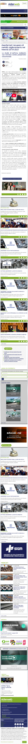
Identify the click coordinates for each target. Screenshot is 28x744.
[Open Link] (3, 3)
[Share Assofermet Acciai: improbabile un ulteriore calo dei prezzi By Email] (19, 321)
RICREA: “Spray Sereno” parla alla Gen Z (6, 687)
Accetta (24, 741)
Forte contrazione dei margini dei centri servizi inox (14, 230)
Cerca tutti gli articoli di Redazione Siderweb (12, 178)
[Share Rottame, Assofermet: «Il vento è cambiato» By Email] (19, 278)
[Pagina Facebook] (20, 724)
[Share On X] (22, 194)
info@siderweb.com (6, 710)
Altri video (3, 422)
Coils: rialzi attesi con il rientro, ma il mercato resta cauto (19, 588)
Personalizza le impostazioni (7, 741)
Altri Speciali (3, 636)
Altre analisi (3, 615)
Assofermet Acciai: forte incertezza (10, 250)
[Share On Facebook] (25, 194)
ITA (21, 69)
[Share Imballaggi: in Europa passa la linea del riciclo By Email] (19, 216)
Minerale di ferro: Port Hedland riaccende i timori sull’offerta (20, 577)
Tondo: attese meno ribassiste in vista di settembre (18, 606)
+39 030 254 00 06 (5, 709)
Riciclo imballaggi (5, 675)
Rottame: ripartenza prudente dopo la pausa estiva (19, 568)
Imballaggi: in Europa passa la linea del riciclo (12, 209)
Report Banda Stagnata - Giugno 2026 (9, 633)
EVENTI (2, 726)
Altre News (3, 343)
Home (3, 40)
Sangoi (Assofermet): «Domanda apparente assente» (13, 334)
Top (6, 40)
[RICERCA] (25, 24)
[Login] (3, 379)
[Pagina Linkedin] (15, 724)
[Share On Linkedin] (20, 194)
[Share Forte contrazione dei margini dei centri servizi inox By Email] (19, 237)
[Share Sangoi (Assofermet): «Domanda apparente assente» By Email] (19, 341)
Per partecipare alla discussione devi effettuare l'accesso (12, 371)
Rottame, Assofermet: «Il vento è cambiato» (11, 271)
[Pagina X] (23, 724)
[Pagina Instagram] (18, 724)
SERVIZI (2, 725)
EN (24, 69)
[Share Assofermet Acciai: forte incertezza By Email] (19, 257)
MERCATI (2, 724)
